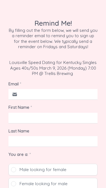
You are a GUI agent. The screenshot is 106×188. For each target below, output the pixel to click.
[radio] (53, 169)
